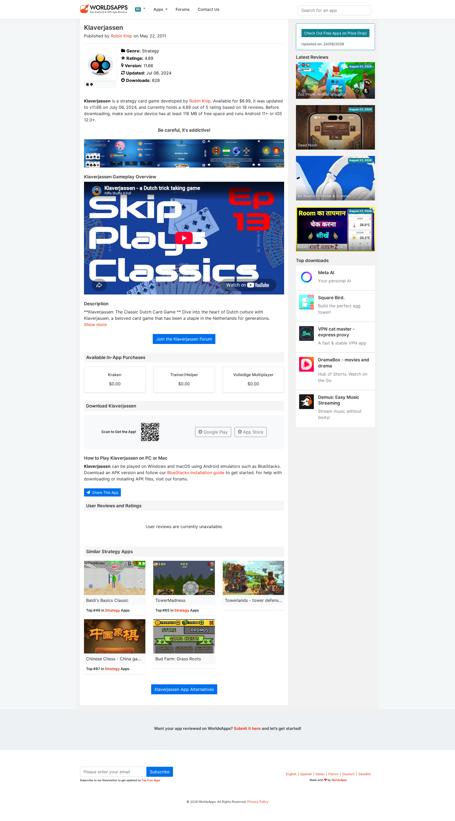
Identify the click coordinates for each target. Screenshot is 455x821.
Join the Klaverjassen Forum (184, 339)
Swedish (364, 774)
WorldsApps (339, 779)
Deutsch (348, 774)
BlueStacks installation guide (195, 472)
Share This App (104, 492)
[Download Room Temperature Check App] (335, 228)
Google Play (215, 432)
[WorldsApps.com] (105, 8)
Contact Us (208, 9)
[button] (140, 8)
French (333, 774)
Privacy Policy (258, 802)
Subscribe (160, 771)
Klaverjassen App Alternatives (184, 689)
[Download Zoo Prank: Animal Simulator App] (335, 80)
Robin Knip (121, 35)
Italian (320, 774)
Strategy (112, 610)
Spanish (306, 774)
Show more (95, 324)
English (291, 774)
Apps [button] (159, 9)
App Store (252, 432)
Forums (183, 9)
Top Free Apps (151, 780)
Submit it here (247, 728)
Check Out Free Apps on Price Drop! (335, 33)
